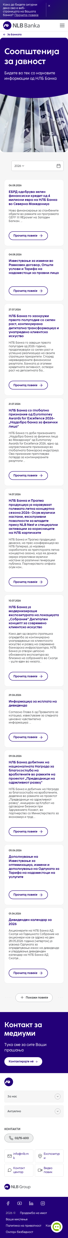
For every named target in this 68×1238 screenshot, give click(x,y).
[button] (49, 6)
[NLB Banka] (21, 25)
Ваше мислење (17, 1219)
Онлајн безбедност (19, 1232)
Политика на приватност (23, 1225)
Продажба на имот (33, 1213)
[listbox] (37, 166)
